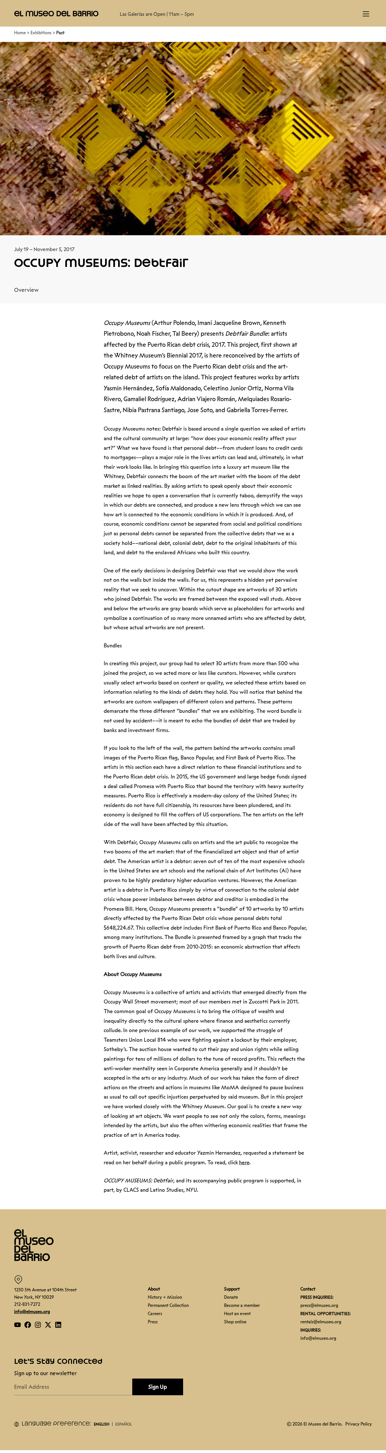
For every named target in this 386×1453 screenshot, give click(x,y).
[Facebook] (27, 1322)
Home (20, 30)
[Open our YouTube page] (17, 1322)
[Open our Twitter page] (48, 1322)
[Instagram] (37, 1322)
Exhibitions (41, 30)
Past (60, 30)
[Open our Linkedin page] (58, 1322)
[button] (56, 13)
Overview (26, 287)
